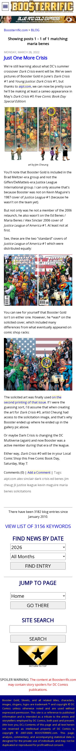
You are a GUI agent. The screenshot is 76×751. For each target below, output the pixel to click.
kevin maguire (48, 485)
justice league (27, 485)
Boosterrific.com (16, 30)
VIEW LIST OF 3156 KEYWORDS (38, 526)
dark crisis (42, 479)
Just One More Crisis (25, 57)
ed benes (57, 479)
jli (15, 485)
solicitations (22, 491)
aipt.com (25, 86)
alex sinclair (25, 479)
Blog (35, 30)
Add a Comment (38, 472)
